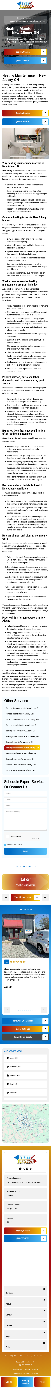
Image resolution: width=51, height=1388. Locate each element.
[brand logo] (25, 5)
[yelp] (30, 1168)
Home (19, 18)
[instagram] (27, 1168)
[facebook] (20, 1168)
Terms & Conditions (31, 1369)
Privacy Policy (17, 1369)
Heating (28, 18)
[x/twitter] (24, 1168)
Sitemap (35, 1373)
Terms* (19, 845)
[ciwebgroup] (25, 1365)
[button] (42, 1382)
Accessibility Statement (21, 1373)
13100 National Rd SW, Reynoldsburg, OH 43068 (24, 1182)
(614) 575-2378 (13, 1209)
